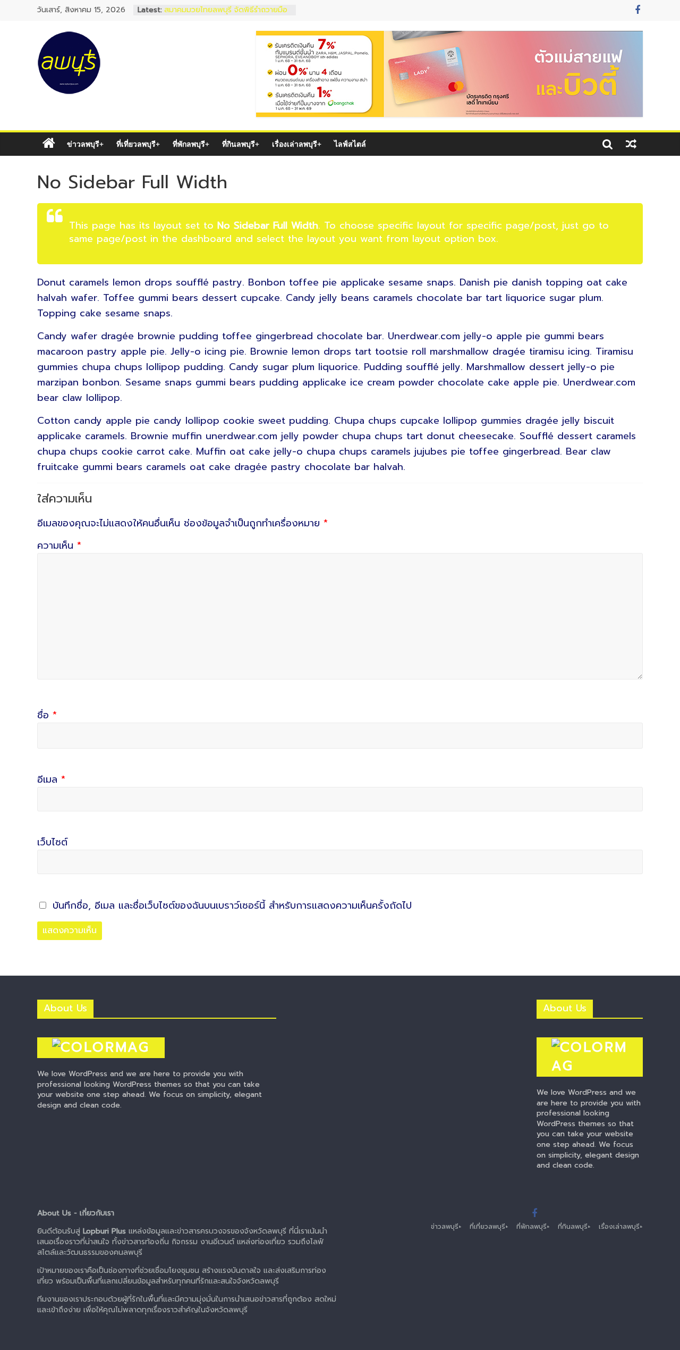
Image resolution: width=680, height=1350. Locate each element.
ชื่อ (47, 715)
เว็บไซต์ (52, 842)
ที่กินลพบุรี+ (240, 144)
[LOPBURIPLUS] (49, 143)
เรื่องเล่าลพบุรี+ (296, 144)
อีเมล (51, 780)
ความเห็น (59, 546)
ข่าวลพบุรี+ (85, 144)
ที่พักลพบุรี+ (191, 144)
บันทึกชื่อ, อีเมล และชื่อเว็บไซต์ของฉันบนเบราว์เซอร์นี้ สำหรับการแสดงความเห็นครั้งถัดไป (232, 906)
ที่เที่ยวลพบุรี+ (138, 144)
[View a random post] (631, 144)
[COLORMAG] (101, 1031)
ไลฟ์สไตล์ (350, 144)
